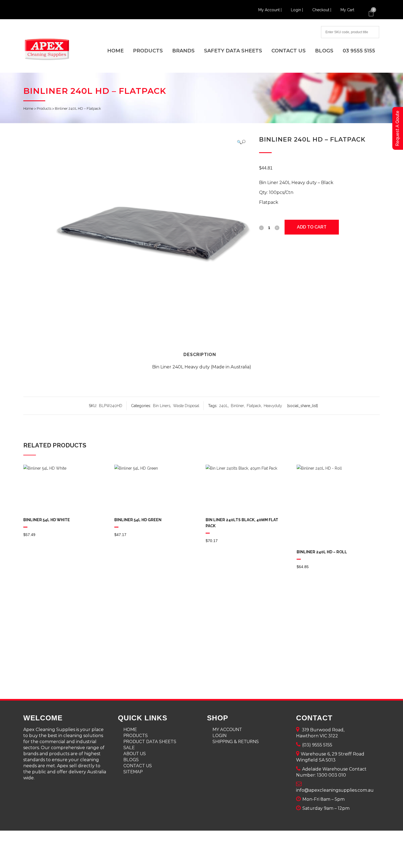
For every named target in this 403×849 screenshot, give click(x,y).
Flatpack (254, 406)
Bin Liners (161, 406)
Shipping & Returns (235, 741)
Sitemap (133, 771)
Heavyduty (273, 406)
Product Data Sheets (149, 741)
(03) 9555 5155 (317, 745)
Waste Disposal (186, 406)
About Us (134, 753)
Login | (297, 10)
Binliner (237, 406)
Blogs (131, 759)
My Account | (270, 10)
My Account (227, 729)
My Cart (347, 10)
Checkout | (322, 10)
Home (28, 108)
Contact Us (137, 765)
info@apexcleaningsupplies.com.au (335, 790)
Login (219, 735)
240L (223, 406)
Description (199, 354)
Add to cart (312, 227)
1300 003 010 (331, 775)
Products (44, 108)
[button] (241, 142)
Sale (129, 747)
